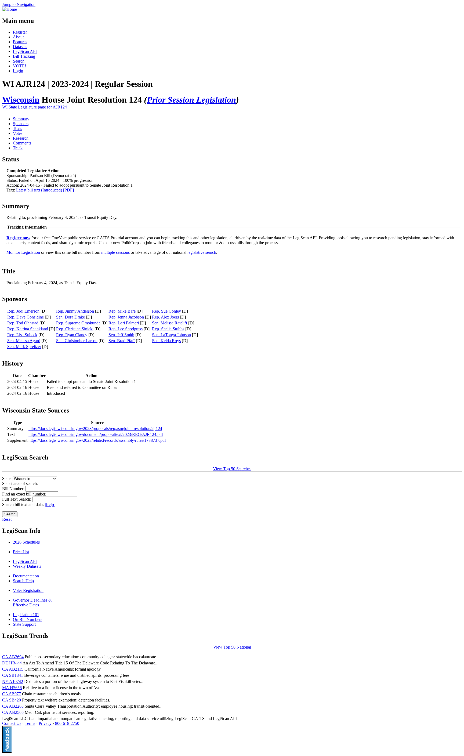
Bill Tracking (24, 56)
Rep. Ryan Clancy (71, 334)
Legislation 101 (26, 614)
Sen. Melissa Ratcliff (169, 323)
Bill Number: (14, 488)
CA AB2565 (13, 712)
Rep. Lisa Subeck (22, 334)
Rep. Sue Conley (166, 311)
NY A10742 (12, 681)
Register (20, 32)
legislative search (201, 252)
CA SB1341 (12, 675)
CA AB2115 (12, 669)
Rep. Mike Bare (122, 311)
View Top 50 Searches (232, 468)
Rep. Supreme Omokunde (78, 323)
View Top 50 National (232, 647)
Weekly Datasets (27, 566)
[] (50, 504)
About (18, 37)
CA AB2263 (13, 706)
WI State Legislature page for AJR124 (34, 107)
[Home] (9, 9)
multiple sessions (115, 252)
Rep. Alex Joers (165, 317)
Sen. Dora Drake (70, 317)
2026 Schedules (26, 542)
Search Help (23, 580)
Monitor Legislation (23, 252)
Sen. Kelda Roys (166, 340)
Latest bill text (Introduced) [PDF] (45, 190)
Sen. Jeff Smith (121, 334)
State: (7, 478)
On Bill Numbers (27, 619)
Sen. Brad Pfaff (121, 340)
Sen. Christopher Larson (76, 340)
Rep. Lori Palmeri (123, 323)
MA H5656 (12, 687)
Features (20, 41)
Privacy (45, 723)
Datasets (20, 46)
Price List (21, 551)
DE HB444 (12, 663)
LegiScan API (25, 51)
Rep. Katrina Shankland (27, 329)
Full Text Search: (17, 499)
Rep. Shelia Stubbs (168, 329)
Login (18, 70)
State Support (24, 624)
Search (18, 61)
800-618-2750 (67, 723)
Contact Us (11, 723)
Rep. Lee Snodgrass (125, 329)
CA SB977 (11, 694)
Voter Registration (28, 590)
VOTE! (19, 66)
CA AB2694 (13, 656)
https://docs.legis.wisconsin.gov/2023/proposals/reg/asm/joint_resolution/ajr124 (95, 428)
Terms (30, 723)
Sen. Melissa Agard (23, 340)
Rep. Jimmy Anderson (75, 311)
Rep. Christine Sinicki (74, 329)
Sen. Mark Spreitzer (24, 346)
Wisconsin (20, 99)
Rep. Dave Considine (25, 317)
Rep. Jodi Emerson (23, 311)
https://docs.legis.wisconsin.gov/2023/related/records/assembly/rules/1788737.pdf (97, 440)
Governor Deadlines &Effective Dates (32, 602)
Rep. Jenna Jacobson (126, 317)
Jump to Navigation (18, 4)
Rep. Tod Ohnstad (22, 323)
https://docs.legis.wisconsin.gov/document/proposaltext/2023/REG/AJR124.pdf (95, 434)
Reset (7, 519)
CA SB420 (11, 700)
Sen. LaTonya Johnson (171, 334)
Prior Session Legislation (191, 99)
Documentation (26, 576)
